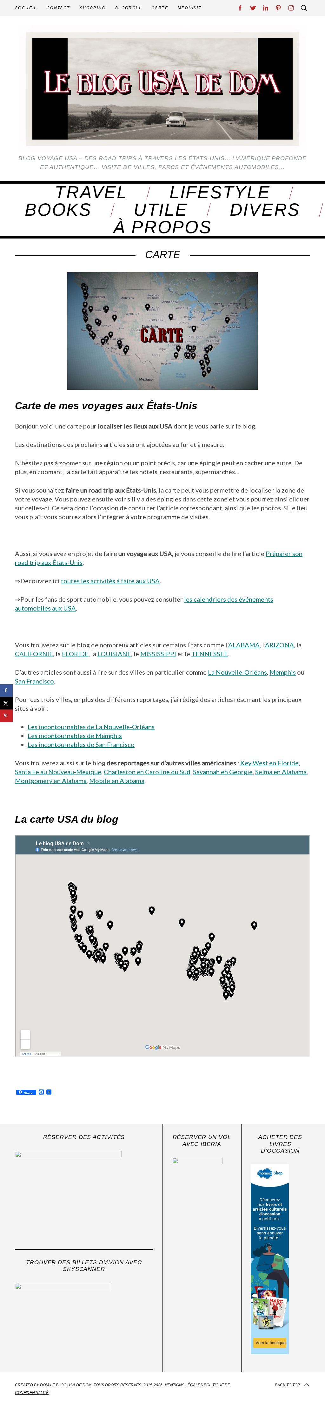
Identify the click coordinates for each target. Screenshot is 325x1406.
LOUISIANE (114, 653)
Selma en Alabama (281, 771)
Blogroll (128, 8)
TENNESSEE (209, 653)
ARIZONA (279, 645)
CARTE (159, 8)
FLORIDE (75, 653)
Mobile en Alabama (116, 780)
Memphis (282, 672)
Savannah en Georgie (223, 771)
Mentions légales (183, 1385)
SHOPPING (93, 8)
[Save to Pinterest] (6, 716)
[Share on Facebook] (6, 690)
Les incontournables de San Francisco (81, 744)
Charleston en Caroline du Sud (147, 771)
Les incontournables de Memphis (75, 735)
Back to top (287, 1385)
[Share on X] (6, 703)
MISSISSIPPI (158, 653)
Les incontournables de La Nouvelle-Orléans (91, 726)
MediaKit (190, 8)
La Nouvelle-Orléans (237, 672)
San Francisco (34, 681)
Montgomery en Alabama (51, 780)
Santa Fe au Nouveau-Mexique (58, 771)
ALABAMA (244, 645)
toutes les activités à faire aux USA (110, 581)
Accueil (26, 8)
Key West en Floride (269, 763)
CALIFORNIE (34, 653)
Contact (58, 8)
